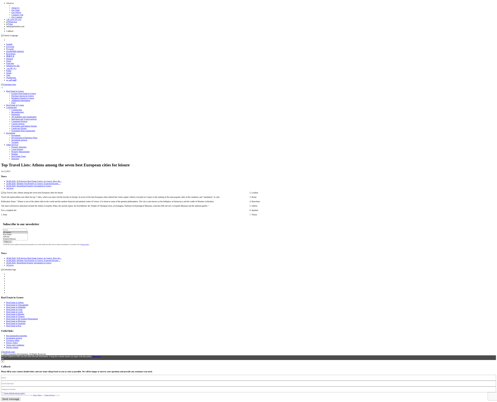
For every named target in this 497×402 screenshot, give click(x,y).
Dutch (8, 61)
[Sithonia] (15, 237)
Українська (11, 78)
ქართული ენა (13, 66)
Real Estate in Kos (13, 326)
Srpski (8, 73)
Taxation (15, 142)
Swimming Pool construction (23, 131)
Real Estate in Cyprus (15, 105)
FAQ (13, 103)
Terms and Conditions (15, 345)
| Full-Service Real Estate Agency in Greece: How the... (34, 181)
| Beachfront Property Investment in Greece (28, 186)
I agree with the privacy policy (14, 393)
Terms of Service (50, 395)
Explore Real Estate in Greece (23, 93)
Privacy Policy (85, 244)
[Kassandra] (15, 235)
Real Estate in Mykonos (16, 321)
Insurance (15, 159)
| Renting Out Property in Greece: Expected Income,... (33, 184)
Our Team (15, 10)
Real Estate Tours (18, 156)
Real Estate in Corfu (14, 312)
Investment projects (19, 140)
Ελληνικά (10, 46)
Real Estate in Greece (15, 91)
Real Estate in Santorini (15, 323)
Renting (14, 154)
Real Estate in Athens (15, 302)
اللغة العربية (11, 80)
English (9, 44)
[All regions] (15, 232)
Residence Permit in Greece (22, 98)
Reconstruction (17, 112)
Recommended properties (16, 336)
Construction (11, 107)
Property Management (20, 152)
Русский (10, 49)
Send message (10, 399)
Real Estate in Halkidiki (16, 307)
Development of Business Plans (24, 138)
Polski (8, 71)
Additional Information (20, 100)
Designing (15, 114)
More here (96, 356)
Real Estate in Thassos (15, 316)
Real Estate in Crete (14, 309)
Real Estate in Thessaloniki (17, 305)
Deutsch (9, 59)
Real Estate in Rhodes (15, 314)
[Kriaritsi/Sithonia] (15, 239)
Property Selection (18, 147)
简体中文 (10, 56)
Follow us (7, 242)
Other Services (12, 145)
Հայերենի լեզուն (15, 51)
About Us (15, 8)
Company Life (17, 15)
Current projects (17, 124)
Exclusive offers (12, 340)
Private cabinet (12, 347)
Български (10, 54)
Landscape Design (19, 128)
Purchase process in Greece (22, 96)
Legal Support (17, 149)
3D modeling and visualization (23, 117)
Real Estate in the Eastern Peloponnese (22, 319)
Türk (8, 75)
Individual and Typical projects (24, 119)
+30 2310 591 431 (13, 19)
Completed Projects (19, 121)
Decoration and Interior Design (24, 126)
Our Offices (16, 12)
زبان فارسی (11, 68)
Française (10, 63)
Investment (10, 133)
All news (10, 188)
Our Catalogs (16, 17)
